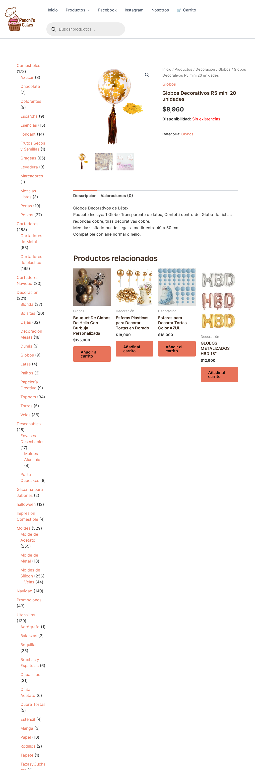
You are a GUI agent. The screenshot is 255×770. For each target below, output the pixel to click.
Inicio (53, 9)
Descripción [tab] (85, 195)
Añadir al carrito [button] (89, 354)
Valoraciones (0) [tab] (117, 195)
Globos (224, 69)
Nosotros (160, 9)
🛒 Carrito (186, 9)
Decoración (205, 69)
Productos (75, 9)
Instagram (134, 9)
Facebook (107, 9)
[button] (87, 10)
